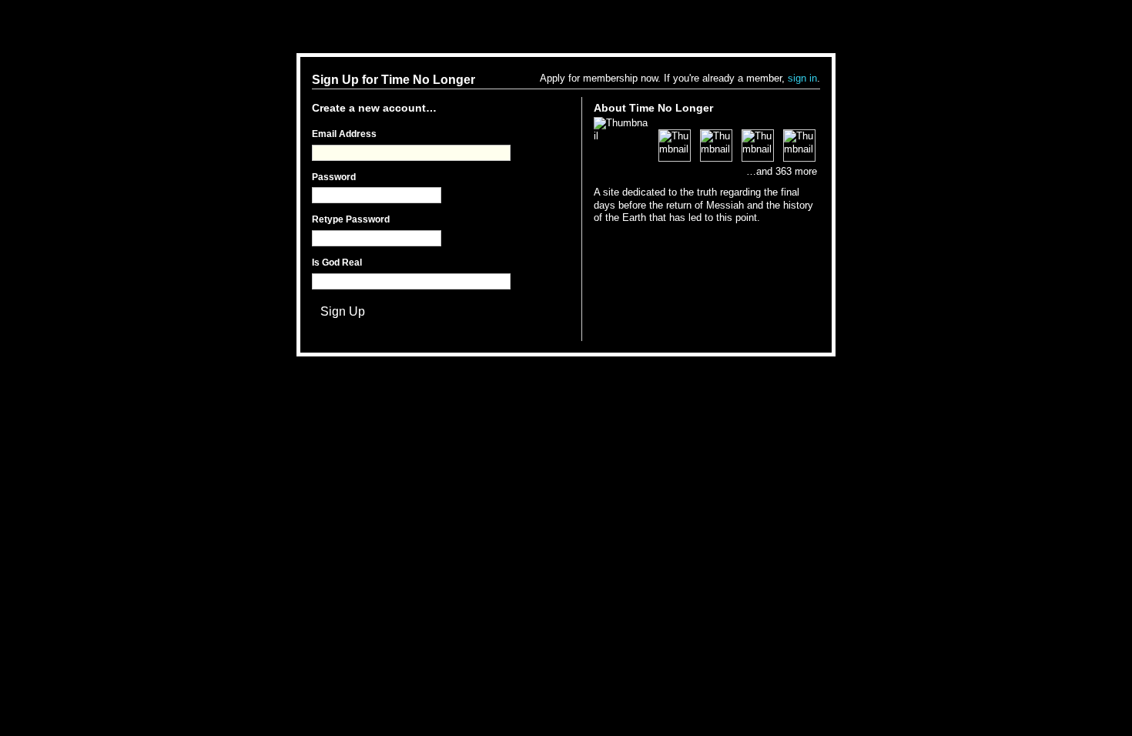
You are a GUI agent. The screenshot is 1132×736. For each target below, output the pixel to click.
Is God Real (337, 262)
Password (334, 177)
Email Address (344, 134)
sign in (802, 78)
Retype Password (351, 219)
